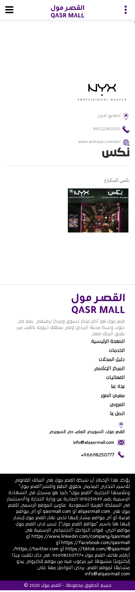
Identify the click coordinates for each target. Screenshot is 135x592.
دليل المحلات (112, 359)
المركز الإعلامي (109, 368)
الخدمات (117, 350)
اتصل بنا (117, 414)
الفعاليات (115, 377)
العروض (117, 405)
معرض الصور (113, 396)
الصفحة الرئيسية (108, 341)
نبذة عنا (118, 386)
